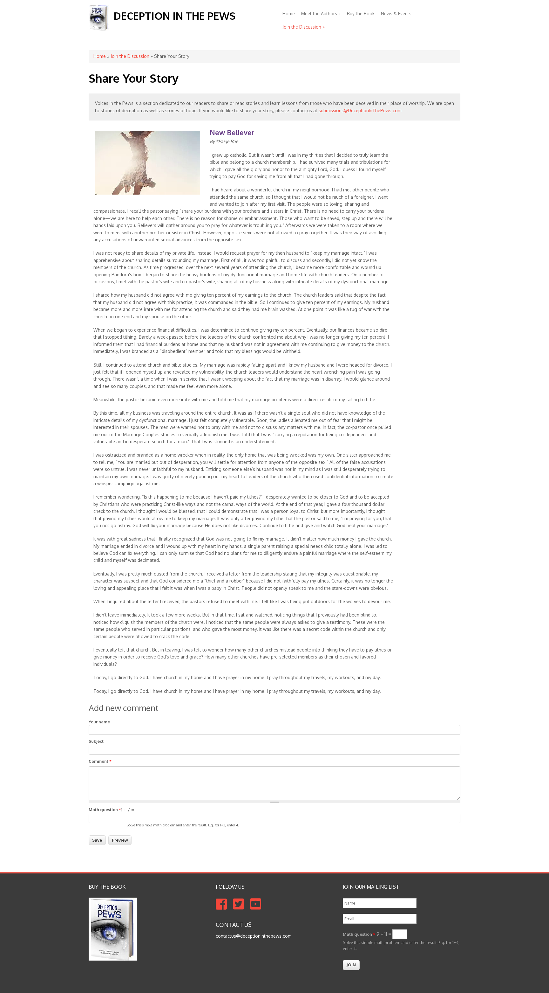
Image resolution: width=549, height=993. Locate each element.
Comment (100, 761)
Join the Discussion (303, 27)
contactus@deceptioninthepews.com (254, 936)
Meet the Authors (321, 13)
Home (288, 13)
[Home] (99, 29)
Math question (105, 809)
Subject (96, 741)
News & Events (396, 13)
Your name (99, 721)
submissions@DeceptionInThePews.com (360, 110)
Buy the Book (361, 13)
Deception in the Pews (174, 15)
